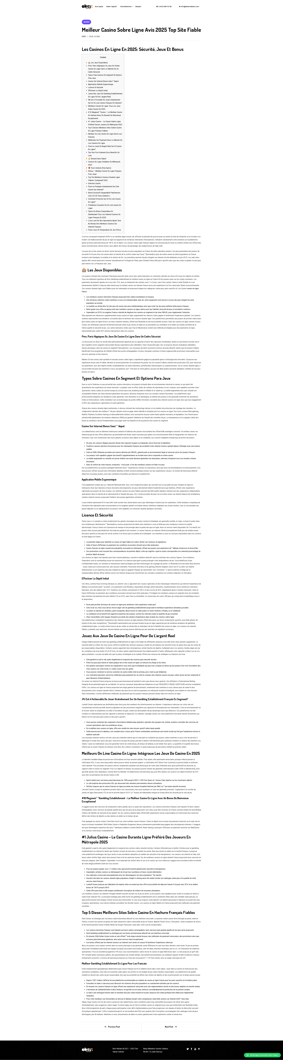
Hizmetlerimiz (126, 7)
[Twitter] (188, 1048)
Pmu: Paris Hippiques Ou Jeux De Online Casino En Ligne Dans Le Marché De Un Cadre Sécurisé (104, 69)
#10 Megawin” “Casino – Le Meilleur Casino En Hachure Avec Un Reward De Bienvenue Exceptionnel (105, 115)
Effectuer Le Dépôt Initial (98, 90)
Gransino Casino (94, 183)
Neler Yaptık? (111, 7)
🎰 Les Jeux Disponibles (98, 63)
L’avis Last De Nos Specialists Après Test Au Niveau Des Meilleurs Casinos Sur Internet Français (104, 224)
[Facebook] (191, 1048)
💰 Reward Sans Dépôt (97, 159)
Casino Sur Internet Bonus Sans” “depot (103, 81)
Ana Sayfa (99, 7)
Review (86, 22)
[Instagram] (199, 1048)
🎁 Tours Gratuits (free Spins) (99, 168)
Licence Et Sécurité (95, 87)
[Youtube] (195, 1048)
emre (84, 36)
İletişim (138, 7)
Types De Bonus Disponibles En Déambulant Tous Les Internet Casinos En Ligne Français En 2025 (104, 214)
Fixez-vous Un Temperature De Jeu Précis (104, 230)
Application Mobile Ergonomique (100, 84)
